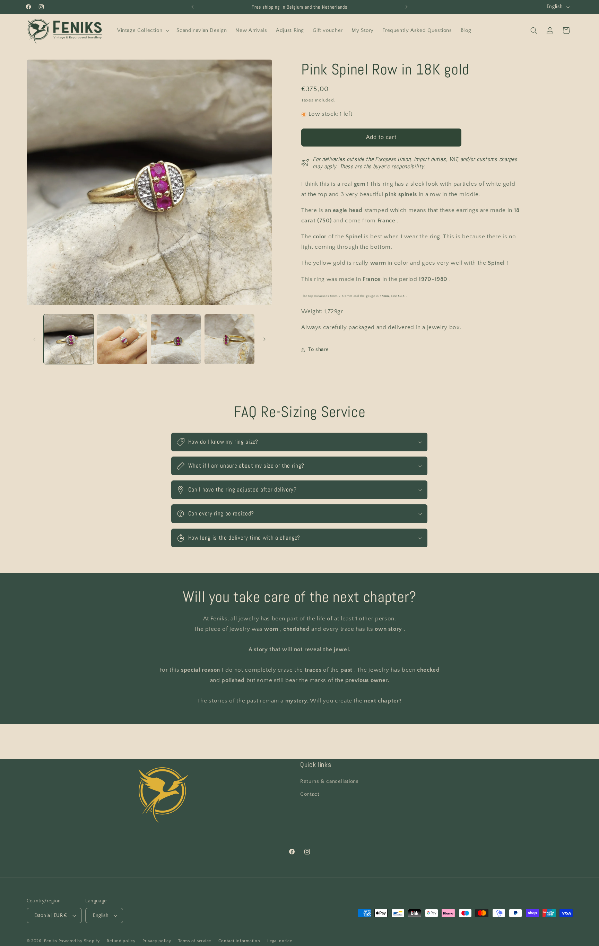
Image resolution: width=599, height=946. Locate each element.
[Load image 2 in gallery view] (122, 339)
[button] (142, 30)
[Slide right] (264, 339)
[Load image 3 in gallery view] (176, 339)
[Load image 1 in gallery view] (69, 339)
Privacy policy (156, 941)
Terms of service (194, 941)
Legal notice (279, 941)
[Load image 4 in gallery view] (229, 339)
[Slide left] (34, 339)
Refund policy (121, 941)
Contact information (239, 941)
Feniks (50, 941)
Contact (309, 794)
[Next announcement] (406, 7)
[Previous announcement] (192, 7)
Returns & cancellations (329, 781)
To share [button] (318, 349)
